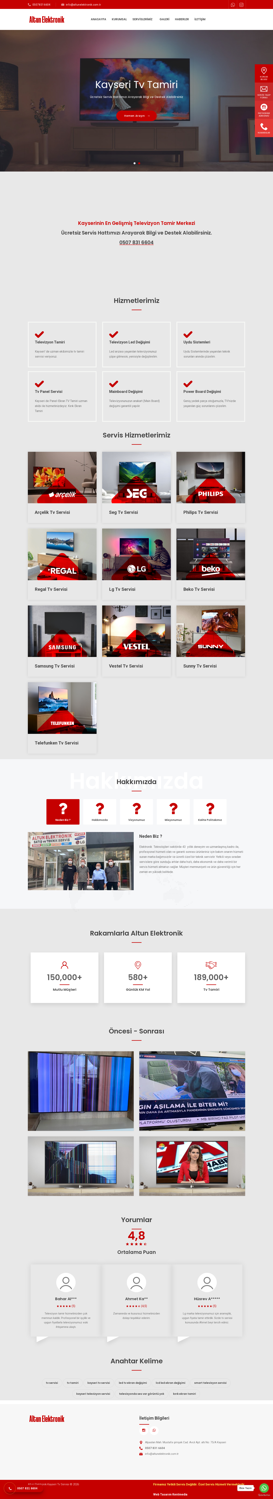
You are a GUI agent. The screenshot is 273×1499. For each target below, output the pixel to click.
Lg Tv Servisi (122, 589)
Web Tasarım (162, 1494)
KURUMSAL (119, 19)
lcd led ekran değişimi (170, 1383)
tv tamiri (73, 1383)
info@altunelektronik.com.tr (83, 4)
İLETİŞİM (199, 19)
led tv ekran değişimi (133, 1383)
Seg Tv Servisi (123, 512)
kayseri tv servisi (98, 1383)
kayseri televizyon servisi (93, 1394)
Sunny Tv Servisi (200, 666)
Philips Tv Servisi (200, 512)
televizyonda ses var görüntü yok (141, 1394)
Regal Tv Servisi (51, 589)
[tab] (62, 812)
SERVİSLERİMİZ (142, 19)
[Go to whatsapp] (264, 1488)
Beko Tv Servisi (199, 589)
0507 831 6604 (41, 4)
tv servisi (52, 1383)
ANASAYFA (98, 19)
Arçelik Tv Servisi (52, 512)
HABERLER (182, 19)
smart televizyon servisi (210, 1383)
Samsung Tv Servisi (55, 666)
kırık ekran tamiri (184, 1394)
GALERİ (164, 19)
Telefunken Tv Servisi (57, 743)
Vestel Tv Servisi (126, 666)
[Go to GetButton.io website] (264, 1495)
